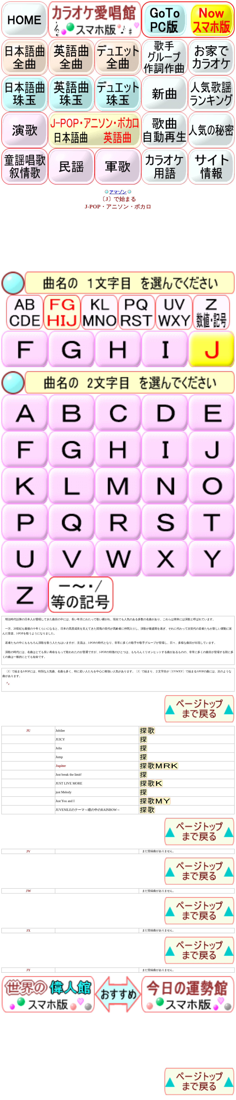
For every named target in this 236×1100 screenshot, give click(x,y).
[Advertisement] (105, 241)
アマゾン (118, 192)
